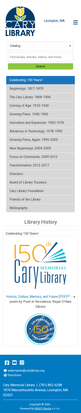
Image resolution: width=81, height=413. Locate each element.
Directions (14, 375)
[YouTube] (14, 363)
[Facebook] (7, 363)
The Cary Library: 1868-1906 (30, 97)
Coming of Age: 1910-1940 (29, 106)
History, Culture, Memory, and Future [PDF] (36, 297)
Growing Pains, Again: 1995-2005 (34, 140)
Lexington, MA (57, 390)
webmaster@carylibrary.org (25, 370)
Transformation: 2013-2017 (29, 165)
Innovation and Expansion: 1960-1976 (37, 123)
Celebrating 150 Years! (26, 80)
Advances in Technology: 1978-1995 (36, 131)
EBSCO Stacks (43, 408)
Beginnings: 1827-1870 (26, 89)
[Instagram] (22, 363)
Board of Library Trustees (28, 182)
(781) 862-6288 (50, 385)
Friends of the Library (25, 199)
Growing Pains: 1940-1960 (29, 114)
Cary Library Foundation (27, 191)
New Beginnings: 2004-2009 (30, 148)
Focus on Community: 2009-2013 (34, 157)
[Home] (20, 21)
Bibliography (19, 208)
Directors (16, 174)
